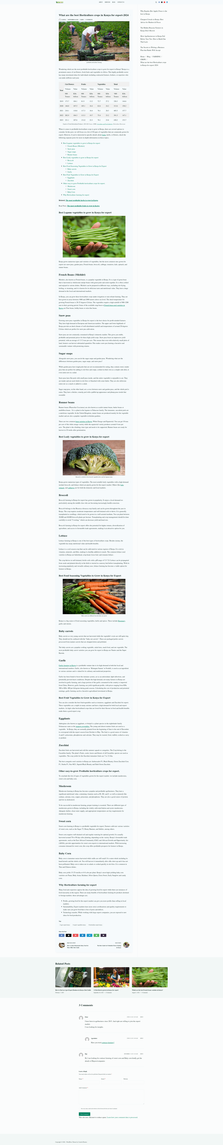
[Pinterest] (75, 935)
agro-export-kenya (65, 925)
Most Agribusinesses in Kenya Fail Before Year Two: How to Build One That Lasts (153, 39)
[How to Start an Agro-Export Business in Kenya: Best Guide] (73, 977)
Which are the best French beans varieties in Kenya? (147, 990)
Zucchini (71, 180)
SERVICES (107, 2)
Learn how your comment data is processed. (122, 1117)
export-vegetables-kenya (79, 925)
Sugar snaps (72, 152)
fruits (104, 135)
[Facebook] (159, 2)
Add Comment (83, 1088)
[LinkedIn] (167, 2)
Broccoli (71, 160)
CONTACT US (120, 2)
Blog (148, 56)
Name (81, 1079)
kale (122, 485)
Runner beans (72, 154)
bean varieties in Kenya (84, 421)
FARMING (156, 56)
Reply (141, 1017)
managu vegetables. (83, 726)
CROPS (82, 19)
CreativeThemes (82, 1142)
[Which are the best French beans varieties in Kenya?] (150, 977)
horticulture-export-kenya (95, 925)
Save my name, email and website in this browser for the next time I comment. (99, 1108)
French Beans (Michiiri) (76, 146)
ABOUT (101, 2)
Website (126, 1079)
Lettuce (70, 163)
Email (103, 1079)
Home (142, 56)
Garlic (70, 172)
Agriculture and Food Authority (105, 124)
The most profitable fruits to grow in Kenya (83, 206)
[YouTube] (164, 2)
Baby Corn (71, 192)
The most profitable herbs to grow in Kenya (82, 200)
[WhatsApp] (96, 935)
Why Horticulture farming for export (76, 195)
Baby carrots (72, 169)
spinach (61, 488)
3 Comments (89, 19)
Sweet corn (71, 189)
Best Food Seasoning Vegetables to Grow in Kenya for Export (85, 166)
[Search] (156, 2)
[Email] (103, 935)
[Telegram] (89, 935)
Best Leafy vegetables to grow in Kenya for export (80, 157)
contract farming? (108, 1042)
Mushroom (71, 186)
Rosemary (121, 621)
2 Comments (108, 992)
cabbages (71, 488)
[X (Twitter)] (161, 2)
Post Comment (85, 1114)
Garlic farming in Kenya (67, 665)
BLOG (113, 2)
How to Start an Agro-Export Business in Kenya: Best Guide (73, 990)
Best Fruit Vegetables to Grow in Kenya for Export (81, 175)
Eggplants (71, 177)
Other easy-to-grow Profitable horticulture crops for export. (84, 183)
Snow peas (71, 149)
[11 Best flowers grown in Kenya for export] (111, 977)
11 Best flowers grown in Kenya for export (106, 990)
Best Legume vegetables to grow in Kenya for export (81, 143)
